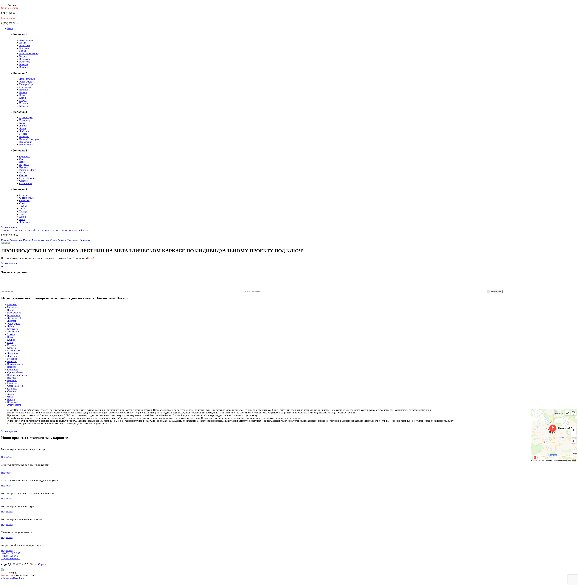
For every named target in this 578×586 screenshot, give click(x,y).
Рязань (22, 172)
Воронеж (24, 67)
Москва (23, 133)
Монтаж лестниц (41, 230)
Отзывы (63, 230)
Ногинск (11, 367)
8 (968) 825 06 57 (10, 556)
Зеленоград (25, 87)
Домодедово (25, 81)
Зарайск (11, 334)
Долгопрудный (27, 79)
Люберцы (24, 131)
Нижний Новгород (29, 139)
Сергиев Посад (15, 386)
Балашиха (12, 304)
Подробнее (6, 457)
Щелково (12, 402)
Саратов (23, 180)
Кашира (11, 339)
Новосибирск (26, 144)
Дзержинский (14, 318)
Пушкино (24, 167)
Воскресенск (13, 315)
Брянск (22, 51)
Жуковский (13, 331)
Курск (22, 123)
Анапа (22, 42)
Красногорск (26, 117)
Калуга (22, 100)
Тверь (22, 208)
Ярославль (24, 222)
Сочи (22, 203)
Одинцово (24, 156)
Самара (23, 175)
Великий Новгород (29, 53)
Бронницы (12, 307)
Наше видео (73, 230)
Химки (22, 216)
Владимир (24, 59)
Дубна (10, 326)
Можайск (12, 358)
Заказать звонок (9, 227)
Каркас (38, 564)
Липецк (23, 125)
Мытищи (24, 136)
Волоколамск (14, 312)
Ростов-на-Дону (27, 170)
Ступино (11, 391)
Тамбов (23, 206)
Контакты (85, 230)
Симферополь (26, 197)
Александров (26, 40)
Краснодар (24, 120)
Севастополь (25, 183)
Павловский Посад (17, 375)
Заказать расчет (9, 263)
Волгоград (24, 61)
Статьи (54, 230)
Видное (23, 56)
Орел (22, 159)
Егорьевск (12, 329)
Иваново (23, 89)
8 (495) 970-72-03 (10, 553)
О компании (17, 230)
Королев (23, 106)
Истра (22, 95)
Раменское (12, 383)
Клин (10, 342)
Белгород (24, 48)
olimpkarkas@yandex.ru (13, 578)
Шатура (11, 399)
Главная (6, 230)
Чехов (10, 28)
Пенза (22, 162)
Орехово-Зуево (15, 372)
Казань (22, 98)
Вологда (23, 64)
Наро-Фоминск (15, 364)
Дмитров (11, 320)
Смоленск (24, 200)
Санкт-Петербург (28, 178)
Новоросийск (26, 142)
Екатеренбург (26, 84)
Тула (21, 214)
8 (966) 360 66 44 (10, 558)
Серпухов (24, 195)
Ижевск (23, 92)
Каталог (28, 230)
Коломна (23, 103)
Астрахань (24, 45)
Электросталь (14, 405)
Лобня (22, 128)
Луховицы (12, 353)
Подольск (24, 164)
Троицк (23, 211)
